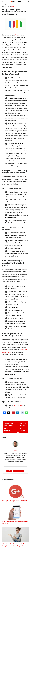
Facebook (18, 35)
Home (3, 4)
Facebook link (18, 405)
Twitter (15, 470)
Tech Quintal (15, 1)
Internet (12, 4)
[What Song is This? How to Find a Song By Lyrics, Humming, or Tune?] (15, 534)
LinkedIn (10, 470)
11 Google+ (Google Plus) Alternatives (15, 501)
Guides (7, 4)
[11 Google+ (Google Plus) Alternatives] (15, 491)
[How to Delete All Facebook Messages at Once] (15, 512)
